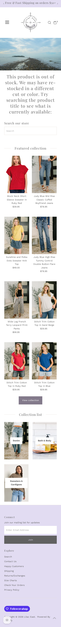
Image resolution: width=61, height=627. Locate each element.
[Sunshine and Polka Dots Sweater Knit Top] (16, 235)
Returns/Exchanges (14, 575)
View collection (30, 400)
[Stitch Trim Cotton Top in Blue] (44, 361)
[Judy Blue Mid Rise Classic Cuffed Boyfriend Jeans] (44, 174)
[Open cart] (55, 22)
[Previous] (3, 3)
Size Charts (10, 580)
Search (8, 556)
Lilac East (29, 616)
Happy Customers (14, 566)
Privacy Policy (11, 589)
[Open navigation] (7, 23)
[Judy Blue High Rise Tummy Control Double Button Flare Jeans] (44, 235)
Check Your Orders (14, 585)
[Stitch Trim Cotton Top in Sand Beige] (44, 300)
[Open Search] (49, 22)
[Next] (57, 3)
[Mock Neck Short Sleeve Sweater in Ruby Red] (16, 174)
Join (30, 539)
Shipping (9, 571)
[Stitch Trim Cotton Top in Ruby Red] (16, 361)
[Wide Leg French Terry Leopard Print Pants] (16, 300)
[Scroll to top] (54, 618)
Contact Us (10, 561)
